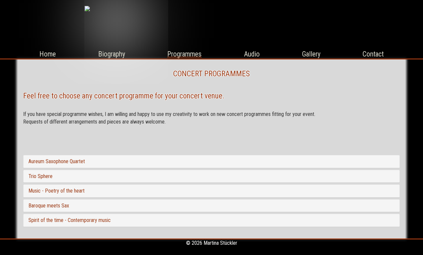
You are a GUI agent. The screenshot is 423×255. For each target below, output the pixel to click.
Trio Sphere (40, 176)
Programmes (184, 54)
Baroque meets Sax (48, 205)
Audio (252, 54)
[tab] (211, 161)
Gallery (311, 54)
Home (47, 54)
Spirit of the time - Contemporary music (69, 220)
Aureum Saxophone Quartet (56, 161)
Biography (111, 54)
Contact (373, 54)
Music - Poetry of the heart (56, 191)
